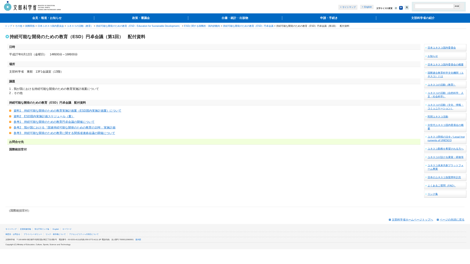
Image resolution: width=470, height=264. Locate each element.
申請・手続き (329, 17)
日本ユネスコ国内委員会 (51, 26)
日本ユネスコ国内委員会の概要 (446, 64)
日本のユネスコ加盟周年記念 (444, 177)
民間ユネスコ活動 (438, 116)
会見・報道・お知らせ (47, 17)
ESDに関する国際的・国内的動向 (202, 26)
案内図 (138, 240)
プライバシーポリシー (33, 234)
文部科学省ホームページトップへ (412, 219)
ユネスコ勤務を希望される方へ (446, 148)
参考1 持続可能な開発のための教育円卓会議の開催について (54, 121)
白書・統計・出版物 (235, 17)
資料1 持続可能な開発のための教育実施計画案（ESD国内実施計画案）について (67, 110)
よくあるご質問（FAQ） (442, 185)
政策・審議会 (141, 17)
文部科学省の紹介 (423, 17)
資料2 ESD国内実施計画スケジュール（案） (44, 116)
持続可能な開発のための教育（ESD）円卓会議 (248, 26)
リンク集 (433, 193)
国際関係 (30, 26)
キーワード (67, 229)
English (368, 7)
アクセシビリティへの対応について (84, 234)
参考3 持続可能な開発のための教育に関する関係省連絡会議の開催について (64, 133)
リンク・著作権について (56, 234)
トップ (8, 26)
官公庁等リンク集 (42, 229)
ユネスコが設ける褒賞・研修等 (446, 157)
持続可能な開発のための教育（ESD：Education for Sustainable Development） (138, 26)
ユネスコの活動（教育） (80, 26)
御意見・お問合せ (13, 234)
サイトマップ (349, 7)
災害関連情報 (25, 229)
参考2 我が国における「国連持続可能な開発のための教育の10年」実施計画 (64, 127)
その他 (18, 26)
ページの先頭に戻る (452, 219)
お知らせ (433, 56)
